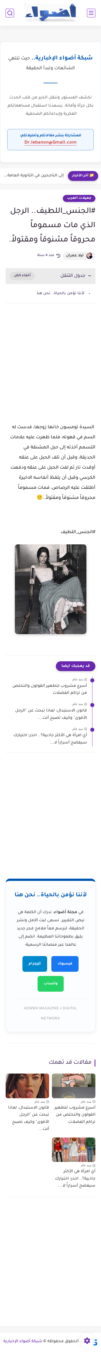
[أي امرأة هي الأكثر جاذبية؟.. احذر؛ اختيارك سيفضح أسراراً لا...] (73, 1149)
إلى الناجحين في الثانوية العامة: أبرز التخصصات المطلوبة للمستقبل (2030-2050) (33, 176)
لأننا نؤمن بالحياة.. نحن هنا (60, 293)
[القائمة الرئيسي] (91, 13)
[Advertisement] (50, 368)
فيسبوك (65, 964)
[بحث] (10, 13)
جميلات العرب (79, 198)
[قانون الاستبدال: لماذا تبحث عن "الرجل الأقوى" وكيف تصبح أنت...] (27, 1086)
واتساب (51, 984)
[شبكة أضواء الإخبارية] (50, 13)
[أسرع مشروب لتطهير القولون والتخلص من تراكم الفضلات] (73, 1086)
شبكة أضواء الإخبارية (22, 1341)
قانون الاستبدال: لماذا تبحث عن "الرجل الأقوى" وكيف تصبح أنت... (51, 714)
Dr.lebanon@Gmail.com (50, 142)
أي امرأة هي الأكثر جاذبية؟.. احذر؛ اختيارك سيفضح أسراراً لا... (50, 739)
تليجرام (35, 964)
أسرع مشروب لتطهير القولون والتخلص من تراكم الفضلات (49, 690)
